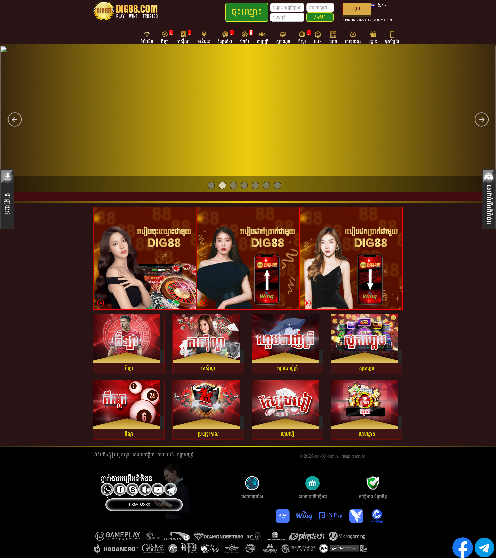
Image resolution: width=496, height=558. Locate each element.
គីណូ (302, 37)
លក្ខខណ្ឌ (121, 455)
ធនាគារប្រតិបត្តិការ (312, 479)
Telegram (171, 489)
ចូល (356, 9)
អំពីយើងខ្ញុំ (102, 455)
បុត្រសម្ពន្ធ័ (185, 455)
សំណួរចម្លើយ (143, 455)
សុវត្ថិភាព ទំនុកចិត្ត (373, 479)
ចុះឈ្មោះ (246, 12)
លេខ (318, 41)
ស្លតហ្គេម (283, 41)
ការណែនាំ (165, 455)
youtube (158, 489)
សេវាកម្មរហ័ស (252, 479)
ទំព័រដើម (146, 41)
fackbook (120, 489)
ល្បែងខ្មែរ (225, 37)
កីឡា (165, 37)
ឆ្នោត (333, 41)
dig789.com (324, 456)
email (145, 489)
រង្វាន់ (373, 41)
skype (133, 489)
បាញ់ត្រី (262, 41)
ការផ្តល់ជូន (353, 41)
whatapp (107, 489)
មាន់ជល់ (203, 41)
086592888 (139, 504)
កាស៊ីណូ (183, 37)
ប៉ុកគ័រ (244, 37)
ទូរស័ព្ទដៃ (392, 41)
